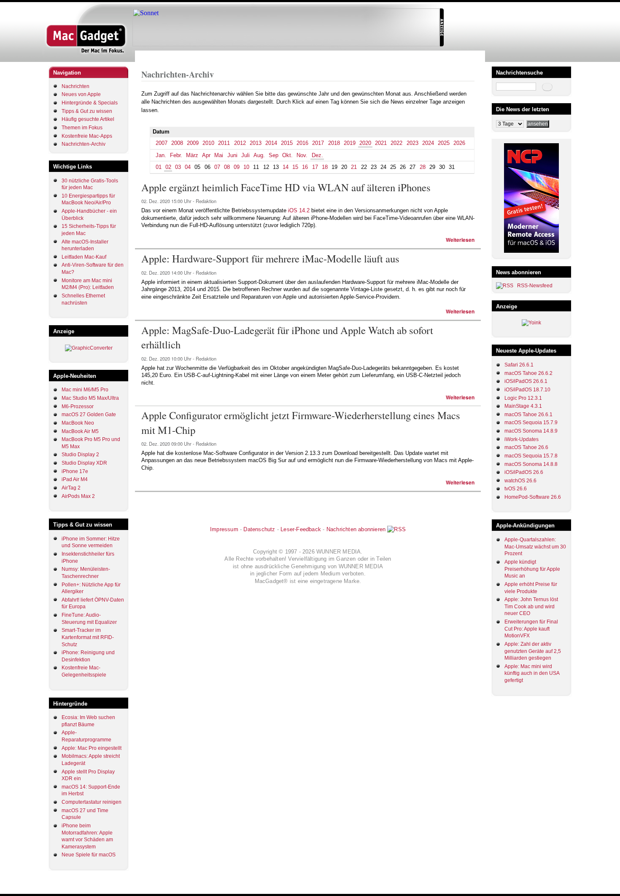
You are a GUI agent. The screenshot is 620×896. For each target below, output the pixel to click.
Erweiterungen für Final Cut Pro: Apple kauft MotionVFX (531, 629)
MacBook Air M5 (80, 431)
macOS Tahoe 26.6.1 (528, 414)
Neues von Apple (81, 94)
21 (354, 167)
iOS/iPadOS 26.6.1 (525, 381)
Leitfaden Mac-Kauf (84, 257)
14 (285, 167)
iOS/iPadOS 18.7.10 (527, 390)
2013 (255, 143)
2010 (208, 143)
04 (188, 167)
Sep (273, 155)
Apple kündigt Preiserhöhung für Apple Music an (532, 569)
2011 (224, 143)
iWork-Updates (521, 439)
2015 (287, 143)
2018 (334, 143)
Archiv (174, 56)
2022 (396, 143)
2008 (177, 143)
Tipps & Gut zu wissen (87, 111)
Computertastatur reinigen (91, 802)
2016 (302, 143)
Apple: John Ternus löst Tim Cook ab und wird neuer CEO (531, 606)
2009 (193, 143)
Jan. (161, 155)
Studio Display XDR (84, 463)
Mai (218, 155)
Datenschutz (259, 529)
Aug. (259, 155)
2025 (444, 143)
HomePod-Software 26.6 (532, 497)
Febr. (176, 155)
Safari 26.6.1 (519, 365)
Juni (232, 155)
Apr (206, 155)
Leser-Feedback (300, 529)
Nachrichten (75, 86)
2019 (350, 143)
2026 (459, 143)
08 (227, 167)
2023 (412, 143)
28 (423, 167)
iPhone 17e (75, 471)
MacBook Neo (78, 423)
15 (295, 167)
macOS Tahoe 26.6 (526, 447)
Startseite (152, 56)
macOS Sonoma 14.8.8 (531, 464)
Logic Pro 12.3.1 (523, 398)
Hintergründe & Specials (90, 103)
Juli (245, 155)
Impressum (224, 529)
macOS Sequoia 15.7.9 (531, 422)
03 (178, 167)
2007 (161, 143)
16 (305, 167)
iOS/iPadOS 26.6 (523, 472)
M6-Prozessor (78, 406)
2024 (428, 143)
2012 (240, 143)
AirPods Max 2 (78, 496)
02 (168, 167)
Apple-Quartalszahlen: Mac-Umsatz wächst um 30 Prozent (535, 546)
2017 (318, 143)
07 (217, 167)
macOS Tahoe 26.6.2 (528, 373)
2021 (381, 143)
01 (159, 167)
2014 (271, 143)
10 (246, 167)
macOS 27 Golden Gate (89, 414)
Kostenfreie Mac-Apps (87, 136)
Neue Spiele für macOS (89, 855)
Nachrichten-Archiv (83, 144)
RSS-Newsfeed (535, 286)
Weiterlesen (460, 239)
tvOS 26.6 (515, 489)
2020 (191, 56)
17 (315, 167)
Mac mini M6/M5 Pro (85, 390)
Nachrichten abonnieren (355, 529)
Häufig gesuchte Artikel (88, 119)
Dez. (317, 155)
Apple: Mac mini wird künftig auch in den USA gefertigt (531, 673)
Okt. (287, 155)
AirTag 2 (71, 488)
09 (237, 167)
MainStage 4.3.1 (523, 406)
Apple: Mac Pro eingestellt (91, 748)
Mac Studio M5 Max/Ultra (90, 398)
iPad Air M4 (75, 479)
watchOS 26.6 (520, 481)
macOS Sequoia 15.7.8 (531, 456)
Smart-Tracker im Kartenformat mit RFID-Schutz (88, 637)
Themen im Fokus (82, 128)
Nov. (302, 155)
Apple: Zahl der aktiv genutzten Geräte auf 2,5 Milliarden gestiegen (532, 651)
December (214, 56)
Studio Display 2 (80, 454)
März (192, 155)
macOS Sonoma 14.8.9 (531, 431)
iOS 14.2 (299, 210)
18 (325, 167)
